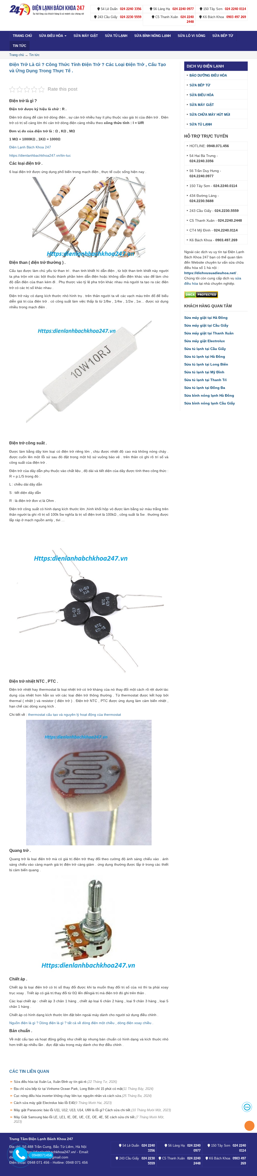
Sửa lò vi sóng (191, 36)
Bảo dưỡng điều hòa (208, 75)
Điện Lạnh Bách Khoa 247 (30, 147)
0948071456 (42, 1155)
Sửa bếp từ (222, 36)
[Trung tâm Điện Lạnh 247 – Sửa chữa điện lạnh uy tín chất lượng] (47, 9)
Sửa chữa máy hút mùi (209, 114)
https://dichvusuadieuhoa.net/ (210, 273)
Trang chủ (22, 36)
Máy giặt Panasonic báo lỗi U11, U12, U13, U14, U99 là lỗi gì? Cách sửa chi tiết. (92, 1110)
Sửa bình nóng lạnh (152, 36)
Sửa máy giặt (86, 36)
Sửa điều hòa (51, 36)
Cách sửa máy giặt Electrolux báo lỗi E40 (63, 1103)
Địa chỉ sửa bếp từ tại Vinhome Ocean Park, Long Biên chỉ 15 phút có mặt (83, 1089)
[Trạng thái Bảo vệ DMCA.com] (201, 294)
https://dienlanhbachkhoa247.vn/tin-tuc (40, 155)
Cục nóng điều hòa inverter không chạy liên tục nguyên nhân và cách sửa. (83, 1096)
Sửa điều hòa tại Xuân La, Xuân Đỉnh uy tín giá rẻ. (65, 1082)
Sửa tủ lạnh (116, 36)
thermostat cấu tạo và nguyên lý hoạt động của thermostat (74, 715)
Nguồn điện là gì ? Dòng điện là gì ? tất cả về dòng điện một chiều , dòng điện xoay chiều (80, 1023)
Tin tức (19, 46)
